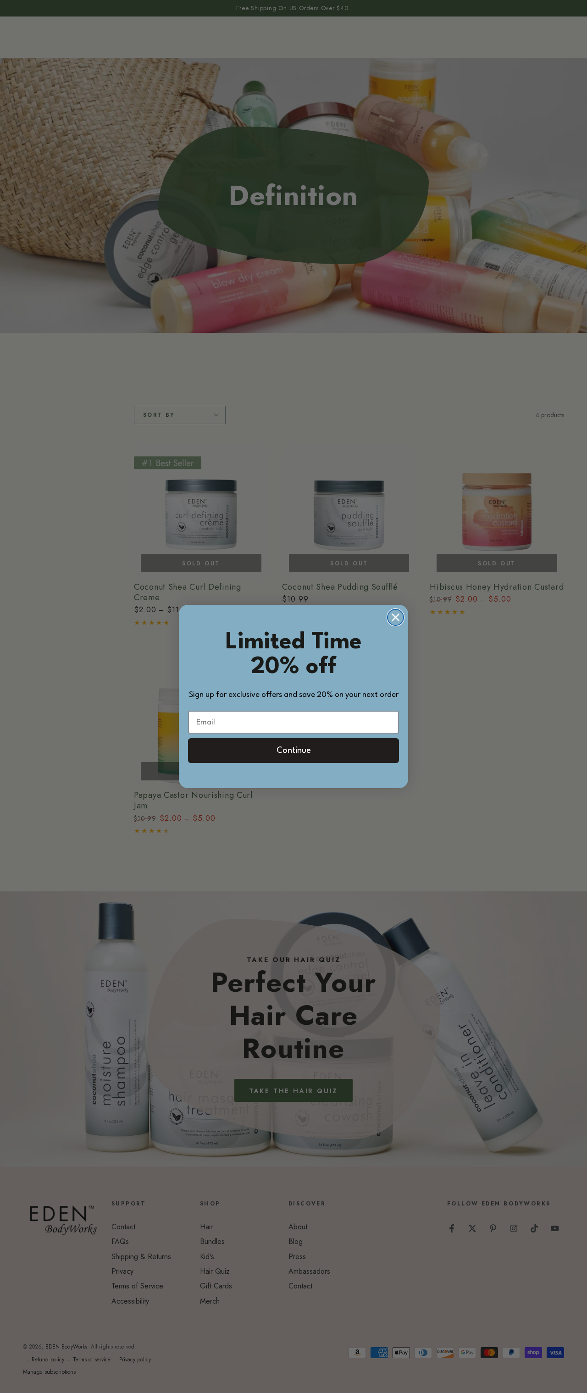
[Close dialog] (396, 617)
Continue (294, 750)
